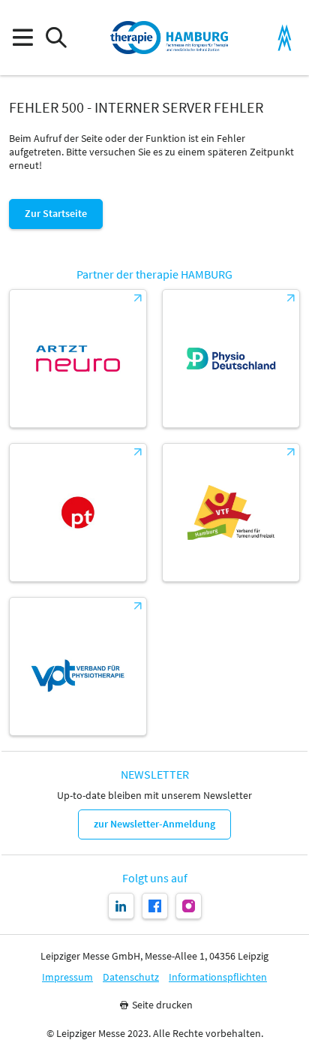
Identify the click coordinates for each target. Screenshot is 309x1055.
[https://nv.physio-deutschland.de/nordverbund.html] (231, 358)
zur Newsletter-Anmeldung (154, 823)
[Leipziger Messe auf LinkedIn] (121, 906)
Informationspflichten (218, 977)
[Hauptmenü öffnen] (22, 38)
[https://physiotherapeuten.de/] (78, 512)
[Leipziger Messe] (284, 38)
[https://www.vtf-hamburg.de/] (231, 512)
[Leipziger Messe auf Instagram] (189, 906)
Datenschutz (131, 977)
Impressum (67, 977)
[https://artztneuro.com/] (78, 358)
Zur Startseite (56, 213)
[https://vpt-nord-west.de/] (78, 666)
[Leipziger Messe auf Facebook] (155, 906)
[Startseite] (169, 37)
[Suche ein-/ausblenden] (56, 38)
